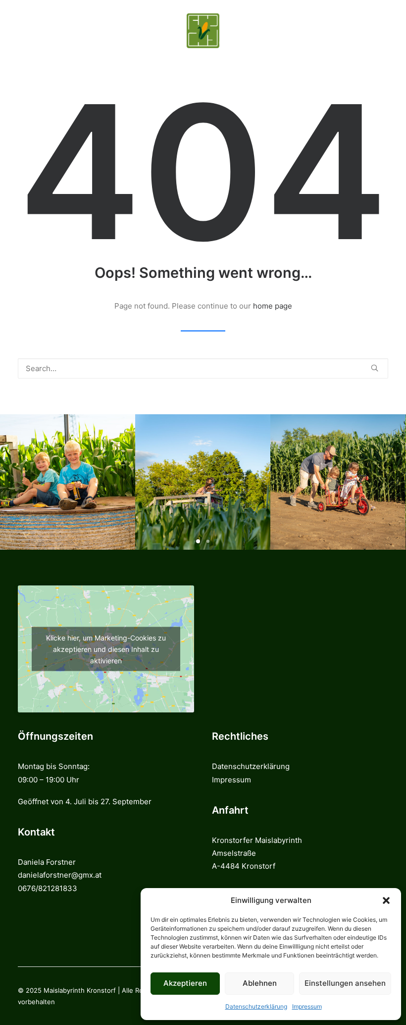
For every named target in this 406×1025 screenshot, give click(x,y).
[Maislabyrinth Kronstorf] (203, 30)
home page (272, 306)
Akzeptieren (185, 983)
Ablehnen (260, 983)
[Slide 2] (208, 541)
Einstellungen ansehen (345, 983)
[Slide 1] (198, 541)
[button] (386, 900)
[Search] (203, 368)
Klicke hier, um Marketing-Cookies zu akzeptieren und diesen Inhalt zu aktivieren (106, 649)
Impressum (307, 1006)
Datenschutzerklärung (256, 1006)
